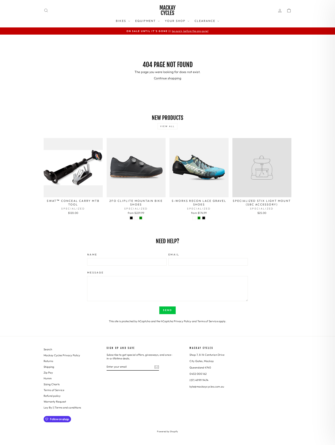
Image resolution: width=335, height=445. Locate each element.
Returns (48, 361)
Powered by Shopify (167, 431)
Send (167, 310)
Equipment (146, 21)
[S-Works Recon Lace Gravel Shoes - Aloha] (194, 218)
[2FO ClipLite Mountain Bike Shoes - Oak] (136, 218)
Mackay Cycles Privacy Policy (62, 355)
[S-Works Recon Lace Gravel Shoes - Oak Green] (199, 218)
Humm (48, 378)
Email (174, 254)
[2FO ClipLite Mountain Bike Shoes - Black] (131, 218)
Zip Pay (48, 372)
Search (48, 349)
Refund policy (52, 395)
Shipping (49, 366)
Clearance (206, 21)
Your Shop (176, 21)
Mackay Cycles (167, 10)
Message (95, 272)
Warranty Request (55, 401)
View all (167, 126)
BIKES (121, 21)
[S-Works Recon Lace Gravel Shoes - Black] (203, 218)
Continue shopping (167, 78)
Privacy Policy (182, 321)
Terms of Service (207, 321)
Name (92, 254)
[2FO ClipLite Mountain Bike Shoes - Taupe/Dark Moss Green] (140, 218)
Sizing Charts (52, 384)
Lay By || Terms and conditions (62, 407)
